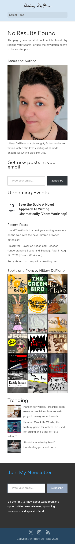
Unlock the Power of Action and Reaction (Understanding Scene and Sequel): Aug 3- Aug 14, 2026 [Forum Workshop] (37, 250)
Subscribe (57, 181)
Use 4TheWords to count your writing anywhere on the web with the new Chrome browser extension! (37, 235)
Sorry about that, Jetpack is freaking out (32, 262)
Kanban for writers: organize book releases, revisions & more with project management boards (44, 411)
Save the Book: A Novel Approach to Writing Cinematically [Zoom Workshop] (43, 209)
